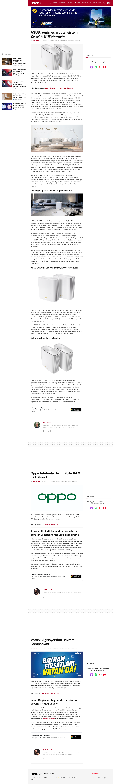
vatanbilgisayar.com (48, 719)
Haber (63, 3)
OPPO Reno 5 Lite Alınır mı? (50, 525)
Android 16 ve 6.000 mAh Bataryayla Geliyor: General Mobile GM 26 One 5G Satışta (19, 84)
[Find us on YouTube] (99, 778)
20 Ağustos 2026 (18, 65)
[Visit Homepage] (37, 3)
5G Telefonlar (96, 3)
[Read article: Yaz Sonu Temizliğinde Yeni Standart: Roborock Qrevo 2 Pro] (7, 96)
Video (71, 3)
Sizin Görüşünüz (82, 3)
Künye (46, 773)
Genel (61, 40)
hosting (51, 777)
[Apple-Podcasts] (91, 67)
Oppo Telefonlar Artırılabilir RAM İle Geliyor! (60, 88)
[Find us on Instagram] (101, 778)
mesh (45, 74)
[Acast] (104, 67)
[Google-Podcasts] (100, 67)
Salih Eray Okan (37, 481)
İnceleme (54, 3)
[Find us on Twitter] (93, 778)
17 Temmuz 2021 (45, 40)
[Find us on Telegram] (105, 778)
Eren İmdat (36, 40)
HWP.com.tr (47, 777)
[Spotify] (96, 67)
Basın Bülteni (60, 481)
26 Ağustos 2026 (18, 111)
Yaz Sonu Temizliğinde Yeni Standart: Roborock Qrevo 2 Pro (19, 95)
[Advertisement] (14, 26)
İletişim (52, 773)
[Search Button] (103, 3)
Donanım (57, 40)
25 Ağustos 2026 (18, 77)
